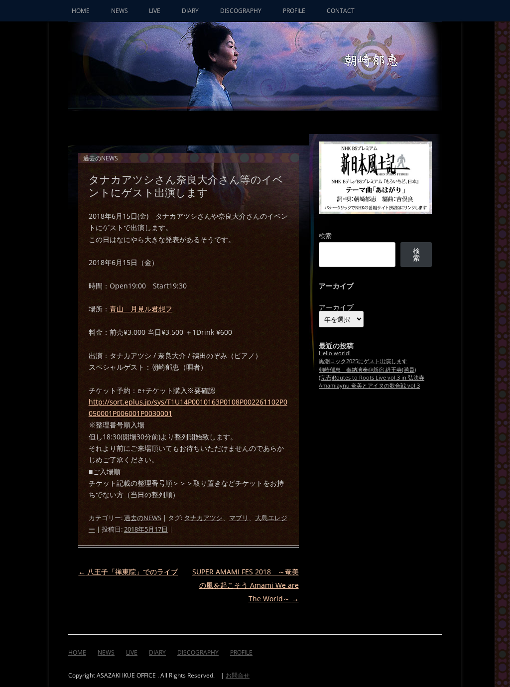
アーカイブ (336, 307)
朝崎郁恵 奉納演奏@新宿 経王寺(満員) (367, 369)
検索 (325, 236)
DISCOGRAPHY (240, 10)
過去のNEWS (142, 518)
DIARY (190, 10)
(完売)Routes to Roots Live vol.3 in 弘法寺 (371, 377)
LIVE (154, 10)
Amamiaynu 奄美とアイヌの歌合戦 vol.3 (369, 385)
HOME (81, 10)
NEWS (119, 10)
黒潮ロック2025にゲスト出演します (363, 361)
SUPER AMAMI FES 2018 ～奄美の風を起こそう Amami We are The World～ (245, 585)
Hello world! (335, 353)
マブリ (239, 518)
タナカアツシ (203, 518)
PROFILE (294, 10)
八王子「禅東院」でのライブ (128, 571)
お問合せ (238, 675)
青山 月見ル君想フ (141, 308)
